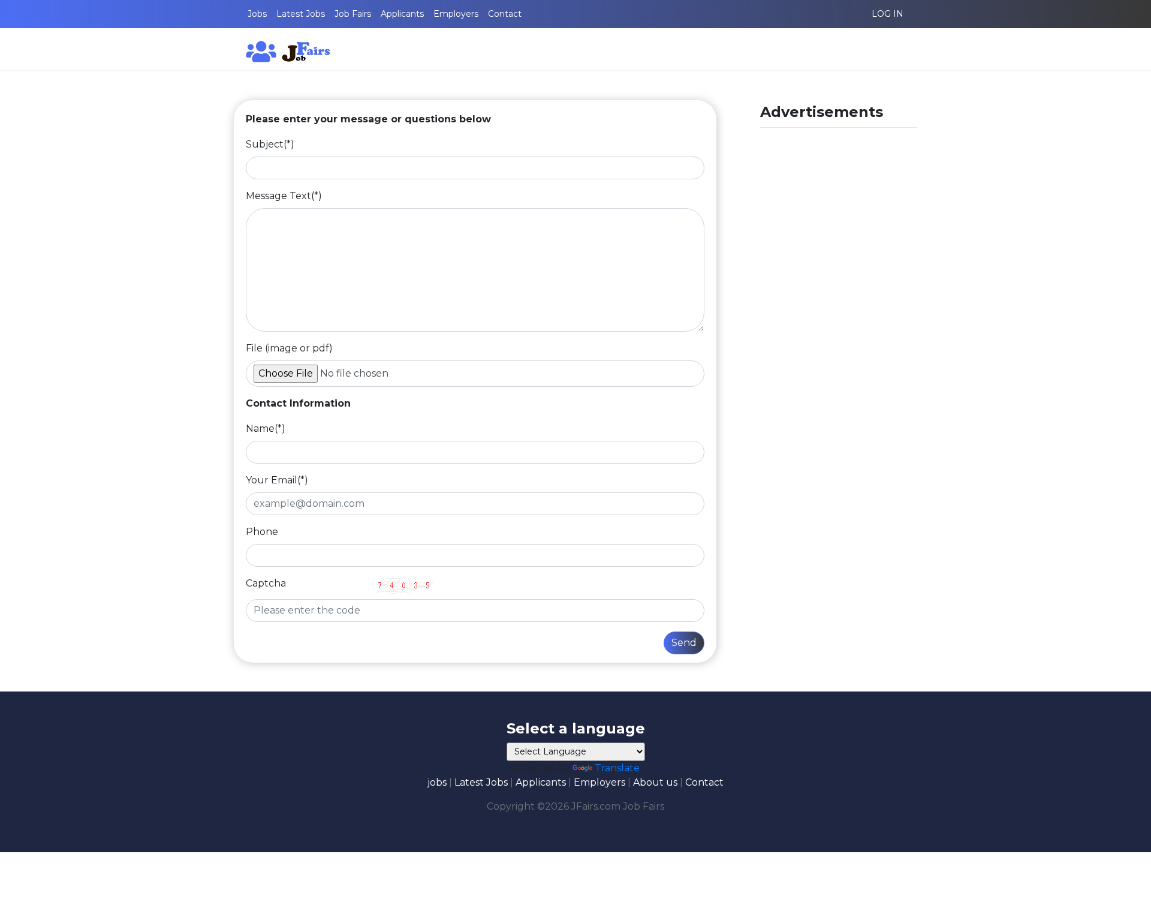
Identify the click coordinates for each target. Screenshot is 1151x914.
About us (655, 782)
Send (684, 642)
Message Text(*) (284, 196)
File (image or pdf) (289, 348)
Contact (505, 13)
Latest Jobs (300, 13)
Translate (617, 768)
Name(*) (265, 428)
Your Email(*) (277, 480)
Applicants (402, 13)
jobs (437, 782)
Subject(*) (270, 144)
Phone (262, 531)
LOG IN (887, 13)
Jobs (257, 13)
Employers (455, 13)
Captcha (266, 583)
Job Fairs (353, 13)
